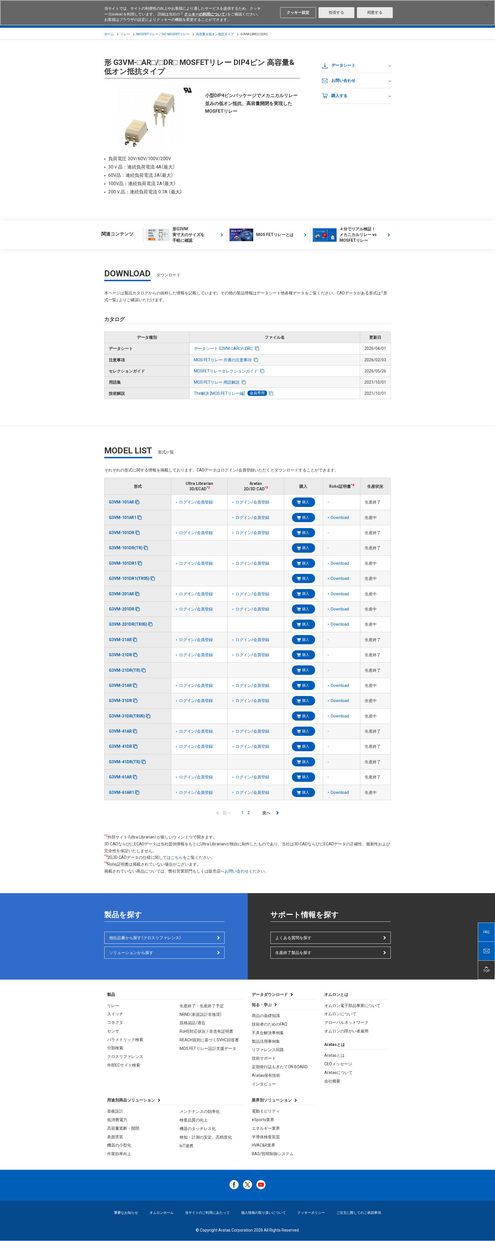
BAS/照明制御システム (273, 1153)
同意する (374, 12)
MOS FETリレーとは (275, 234)
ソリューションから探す (131, 952)
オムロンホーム (162, 1213)
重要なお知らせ (126, 1213)
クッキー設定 (298, 12)
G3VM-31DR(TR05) (127, 716)
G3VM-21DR (120, 655)
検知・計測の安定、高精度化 (206, 1137)
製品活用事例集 (266, 1041)
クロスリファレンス (125, 1056)
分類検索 (115, 1048)
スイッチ (115, 1014)
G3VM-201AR (121, 594)
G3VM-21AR (120, 639)
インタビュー (264, 1084)
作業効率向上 (119, 1153)
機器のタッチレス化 (198, 1128)
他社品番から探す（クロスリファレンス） (145, 937)
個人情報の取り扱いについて (263, 1213)
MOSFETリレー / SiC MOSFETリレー (162, 34)
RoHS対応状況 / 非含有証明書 (206, 1031)
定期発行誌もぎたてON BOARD (280, 1066)
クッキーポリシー (311, 1213)
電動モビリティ (266, 1111)
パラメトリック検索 (125, 1039)
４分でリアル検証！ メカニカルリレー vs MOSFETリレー (358, 235)
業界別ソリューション (272, 1100)
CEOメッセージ (338, 1064)
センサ (113, 1031)
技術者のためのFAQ (269, 1024)
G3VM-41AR (120, 731)
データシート (343, 65)
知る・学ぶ (262, 1004)
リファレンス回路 (268, 1049)
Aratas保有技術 (266, 1075)
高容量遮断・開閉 (123, 1128)
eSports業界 (263, 1119)
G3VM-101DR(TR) (126, 548)
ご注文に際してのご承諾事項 (358, 1213)
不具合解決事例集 (268, 1032)
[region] (247, 12)
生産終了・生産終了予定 (202, 1006)
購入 (305, 502)
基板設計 (115, 1111)
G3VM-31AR (120, 685)
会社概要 (332, 1081)
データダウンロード (270, 994)
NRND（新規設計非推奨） (201, 1014)
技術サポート (264, 1058)
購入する (339, 95)
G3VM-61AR (120, 777)
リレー (125, 34)
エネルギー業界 (266, 1128)
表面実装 (115, 1137)
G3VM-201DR (121, 609)
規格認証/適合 (192, 1022)
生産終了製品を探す (293, 952)
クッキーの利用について (204, 14)
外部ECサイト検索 (123, 1065)
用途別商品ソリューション (131, 1100)
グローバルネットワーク (346, 1022)
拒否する (336, 12)
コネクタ (115, 1022)
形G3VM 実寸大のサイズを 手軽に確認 (188, 235)
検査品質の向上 (194, 1120)
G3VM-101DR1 (123, 563)
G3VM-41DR (120, 746)
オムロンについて (340, 1014)
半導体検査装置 (266, 1137)
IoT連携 (186, 1145)
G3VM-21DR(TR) (124, 670)
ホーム (109, 34)
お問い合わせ (343, 80)
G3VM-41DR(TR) (124, 762)
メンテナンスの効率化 (200, 1111)
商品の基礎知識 (266, 1015)
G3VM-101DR (121, 532)
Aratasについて (338, 1072)
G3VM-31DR (120, 700)
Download (340, 517)
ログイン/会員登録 (196, 502)
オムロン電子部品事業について (352, 1005)
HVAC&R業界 (263, 1145)
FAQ (486, 932)
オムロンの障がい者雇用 (346, 1031)
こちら (177, 857)
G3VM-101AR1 (122, 517)
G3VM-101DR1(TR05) (129, 578)
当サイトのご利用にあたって (207, 1213)
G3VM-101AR (121, 502)
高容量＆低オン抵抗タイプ (215, 34)
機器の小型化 (119, 1145)
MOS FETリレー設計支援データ (208, 1048)
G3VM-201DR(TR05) (128, 624)
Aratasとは (334, 1055)
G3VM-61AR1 (121, 792)
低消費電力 (117, 1119)
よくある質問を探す (293, 937)
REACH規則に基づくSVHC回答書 (209, 1040)
